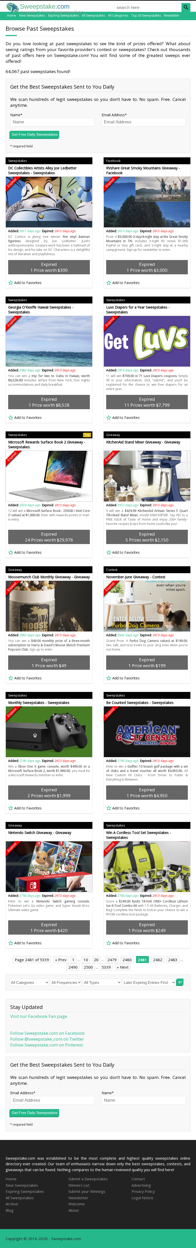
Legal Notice (142, 1197)
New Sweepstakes (32, 15)
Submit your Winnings (86, 1191)
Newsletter (171, 15)
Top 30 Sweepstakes (146, 15)
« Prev (60, 959)
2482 (157, 959)
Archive (12, 1203)
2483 (172, 959)
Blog (10, 1210)
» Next (123, 967)
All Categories (118, 15)
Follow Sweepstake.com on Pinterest (46, 1045)
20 (96, 959)
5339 (106, 967)
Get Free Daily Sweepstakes (35, 134)
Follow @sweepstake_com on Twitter (47, 1039)
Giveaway (113, 435)
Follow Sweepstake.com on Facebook (47, 1033)
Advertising (141, 1185)
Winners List (79, 1185)
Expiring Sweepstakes (63, 15)
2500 (88, 967)
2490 (73, 967)
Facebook (113, 161)
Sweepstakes (17, 161)
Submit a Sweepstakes (88, 1178)
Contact (138, 1178)
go (180, 982)
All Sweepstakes (93, 15)
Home (11, 15)
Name (15, 114)
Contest (111, 570)
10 (85, 959)
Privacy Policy (143, 1191)
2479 (112, 959)
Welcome (76, 1203)
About (73, 1210)
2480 (127, 959)
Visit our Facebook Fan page (38, 1016)
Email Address (113, 114)
